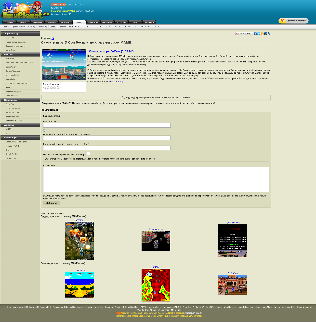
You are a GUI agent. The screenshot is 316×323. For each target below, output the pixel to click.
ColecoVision (11, 67)
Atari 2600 (10, 59)
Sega (135, 22)
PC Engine (121, 22)
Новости (62, 27)
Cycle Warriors (156, 229)
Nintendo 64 (107, 22)
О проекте (10, 38)
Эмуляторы (12, 307)
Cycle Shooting (233, 222)
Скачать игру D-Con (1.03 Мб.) (112, 51)
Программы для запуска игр (23, 27)
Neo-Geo (9, 133)
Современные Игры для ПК (17, 142)
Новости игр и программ (16, 42)
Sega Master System (14, 91)
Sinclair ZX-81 (11, 154)
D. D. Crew (233, 273)
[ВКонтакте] (255, 34)
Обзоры (53, 27)
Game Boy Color (12, 112)
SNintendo (149, 22)
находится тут (117, 81)
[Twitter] (259, 34)
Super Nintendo (12, 96)
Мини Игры (93, 22)
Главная (9, 22)
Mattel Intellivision (12, 75)
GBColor (65, 22)
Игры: (70, 27)
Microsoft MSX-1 (12, 146)
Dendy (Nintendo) (13, 71)
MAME (79, 22)
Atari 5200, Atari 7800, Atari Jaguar (19, 63)
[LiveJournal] (269, 34)
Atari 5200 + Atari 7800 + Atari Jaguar (47, 307)
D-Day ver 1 (79, 270)
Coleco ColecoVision (74, 307)
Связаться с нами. (193, 313)
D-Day (156, 267)
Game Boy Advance (14, 108)
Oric (7, 150)
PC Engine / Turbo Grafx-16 (17, 83)
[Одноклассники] (262, 34)
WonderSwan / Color (14, 121)
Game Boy (37, 22)
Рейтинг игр (42, 27)
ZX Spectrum (11, 158)
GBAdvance (51, 22)
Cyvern (79, 220)
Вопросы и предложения (16, 46)
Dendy (23, 22)
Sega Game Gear (13, 116)
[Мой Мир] (265, 34)
